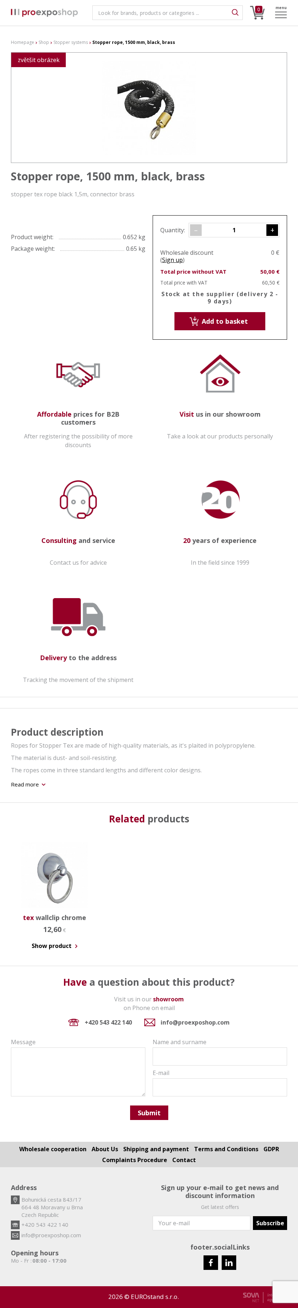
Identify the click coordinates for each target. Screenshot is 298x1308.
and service (78, 540)
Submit (149, 1112)
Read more (25, 784)
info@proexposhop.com (195, 1022)
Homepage (22, 42)
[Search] (235, 13)
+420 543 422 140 (108, 1022)
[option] (54, 891)
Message (23, 1042)
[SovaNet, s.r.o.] (265, 1297)
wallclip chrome (54, 917)
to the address (78, 657)
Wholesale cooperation (52, 1149)
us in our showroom (220, 414)
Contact (184, 1160)
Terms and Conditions (226, 1149)
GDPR (271, 1149)
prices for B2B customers (78, 418)
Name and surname (179, 1042)
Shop (44, 42)
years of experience (220, 540)
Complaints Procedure (134, 1160)
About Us (105, 1149)
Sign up (172, 260)
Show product (52, 946)
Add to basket (224, 321)
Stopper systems (70, 42)
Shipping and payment (156, 1149)
